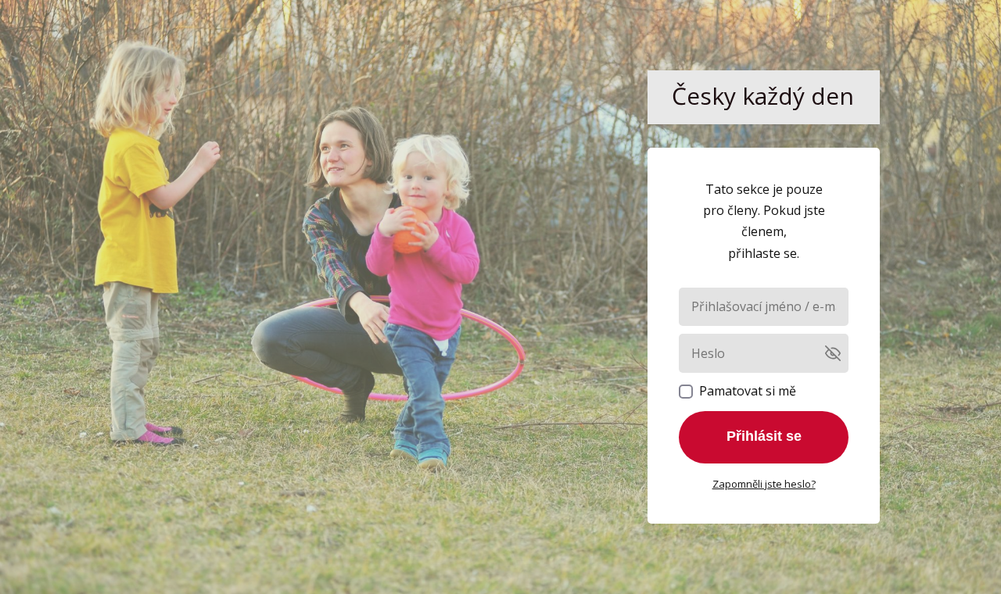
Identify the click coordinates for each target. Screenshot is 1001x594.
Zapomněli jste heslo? (764, 484)
